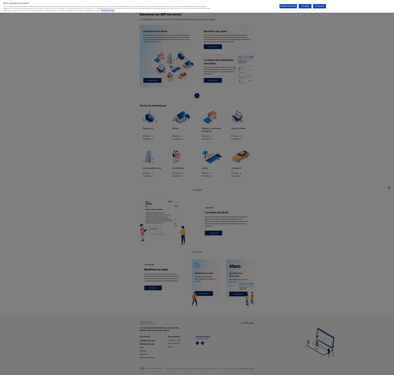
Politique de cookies (108, 11)
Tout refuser (305, 6)
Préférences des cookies (288, 6)
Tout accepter (319, 6)
